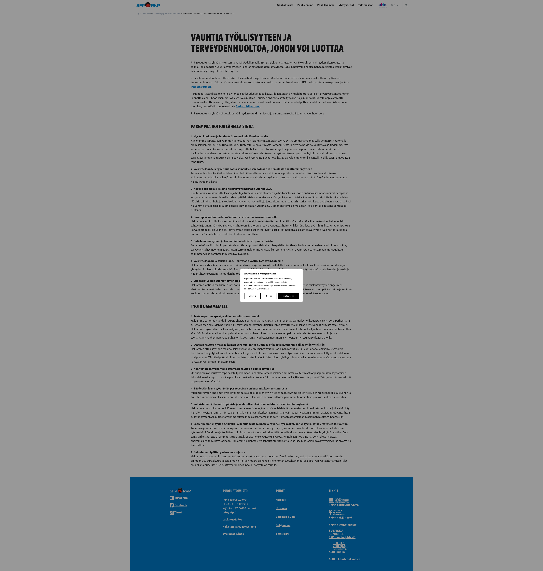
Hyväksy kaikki (288, 296)
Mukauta (252, 296)
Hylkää (269, 296)
